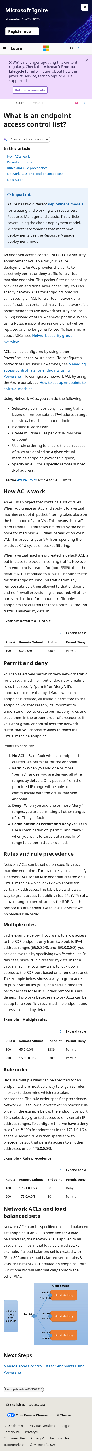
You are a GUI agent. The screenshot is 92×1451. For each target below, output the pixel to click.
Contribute (12, 1432)
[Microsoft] (46, 48)
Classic (35, 103)
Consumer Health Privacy (22, 1438)
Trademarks (12, 1445)
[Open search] (71, 48)
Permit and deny (19, 162)
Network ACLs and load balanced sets (35, 174)
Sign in (83, 48)
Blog (64, 1426)
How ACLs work (18, 156)
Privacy (30, 1432)
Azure (20, 103)
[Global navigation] (4, 48)
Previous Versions (42, 1426)
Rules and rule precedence (27, 168)
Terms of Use (59, 1438)
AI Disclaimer (13, 1426)
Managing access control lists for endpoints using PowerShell (45, 370)
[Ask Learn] (77, 103)
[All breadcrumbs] (7, 103)
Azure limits (27, 480)
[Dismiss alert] (84, 7)
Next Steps (15, 180)
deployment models (65, 204)
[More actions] (84, 103)
